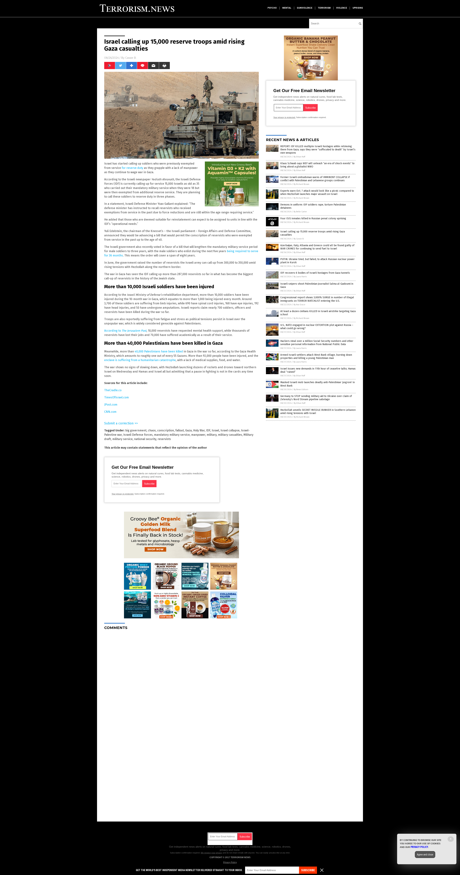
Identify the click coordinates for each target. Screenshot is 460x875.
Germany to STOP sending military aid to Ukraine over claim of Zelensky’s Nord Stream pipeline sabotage (316, 398)
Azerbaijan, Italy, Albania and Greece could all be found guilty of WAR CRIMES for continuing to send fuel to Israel (317, 247)
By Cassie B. (299, 239)
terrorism (324, 8)
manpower (198, 434)
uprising (358, 8)
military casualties (230, 434)
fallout (179, 430)
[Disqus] (181, 677)
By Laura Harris (300, 276)
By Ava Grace (299, 304)
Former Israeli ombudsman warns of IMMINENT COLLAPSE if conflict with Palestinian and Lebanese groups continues (315, 179)
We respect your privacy (211, 853)
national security (145, 439)
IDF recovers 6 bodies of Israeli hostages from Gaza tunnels (315, 272)
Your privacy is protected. (123, 494)
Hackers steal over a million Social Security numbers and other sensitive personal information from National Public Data (316, 343)
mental (286, 8)
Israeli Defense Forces (138, 434)
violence (341, 8)
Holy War (199, 430)
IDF (208, 430)
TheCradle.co (112, 390)
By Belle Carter (300, 211)
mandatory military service (172, 434)
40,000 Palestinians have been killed (159, 351)
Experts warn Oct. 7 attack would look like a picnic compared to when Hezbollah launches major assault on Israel (317, 192)
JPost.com (110, 404)
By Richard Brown (301, 184)
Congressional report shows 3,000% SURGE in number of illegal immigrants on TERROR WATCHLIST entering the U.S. (317, 299)
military (212, 434)
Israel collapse (230, 430)
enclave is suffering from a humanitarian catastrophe (140, 360)
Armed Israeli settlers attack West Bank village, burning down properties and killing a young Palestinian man (316, 356)
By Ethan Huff (299, 157)
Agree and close (425, 854)
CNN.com (110, 411)
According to (125, 330)
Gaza (188, 430)
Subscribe (308, 870)
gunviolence (304, 8)
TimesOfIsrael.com (116, 397)
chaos (152, 430)
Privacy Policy (230, 862)
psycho (272, 8)
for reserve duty (132, 168)
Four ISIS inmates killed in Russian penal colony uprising (313, 218)
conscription (165, 430)
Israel (215, 430)
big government (135, 430)
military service (122, 439)
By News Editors (301, 389)
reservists (164, 439)
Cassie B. (130, 57)
